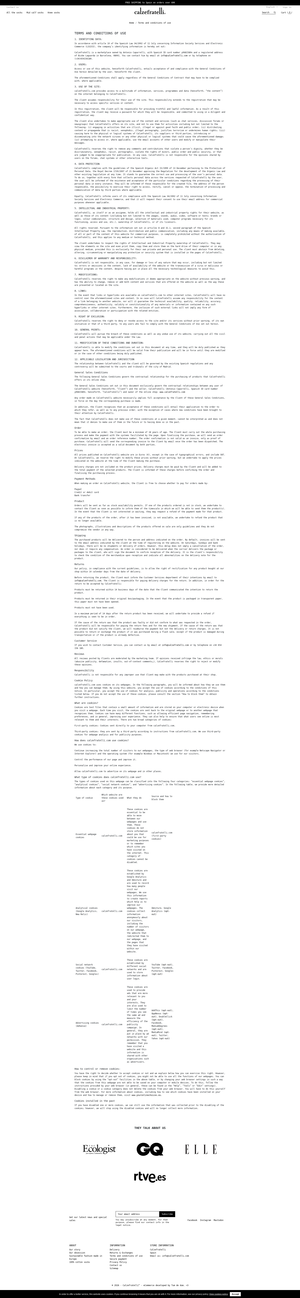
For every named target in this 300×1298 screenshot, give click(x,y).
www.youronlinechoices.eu (146, 1095)
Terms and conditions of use (126, 1256)
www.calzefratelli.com (172, 392)
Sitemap (114, 1268)
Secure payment (118, 1259)
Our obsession (77, 1253)
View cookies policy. (218, 1294)
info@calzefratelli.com (174, 55)
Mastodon (218, 1220)
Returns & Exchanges (121, 1253)
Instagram (205, 1220)
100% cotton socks (79, 1262)
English (271, 7)
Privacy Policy (118, 1262)
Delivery (114, 1249)
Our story (74, 1249)
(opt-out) (166, 964)
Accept (235, 1294)
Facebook (192, 1220)
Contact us (13, 7)
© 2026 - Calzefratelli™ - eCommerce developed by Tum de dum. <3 (150, 1285)
